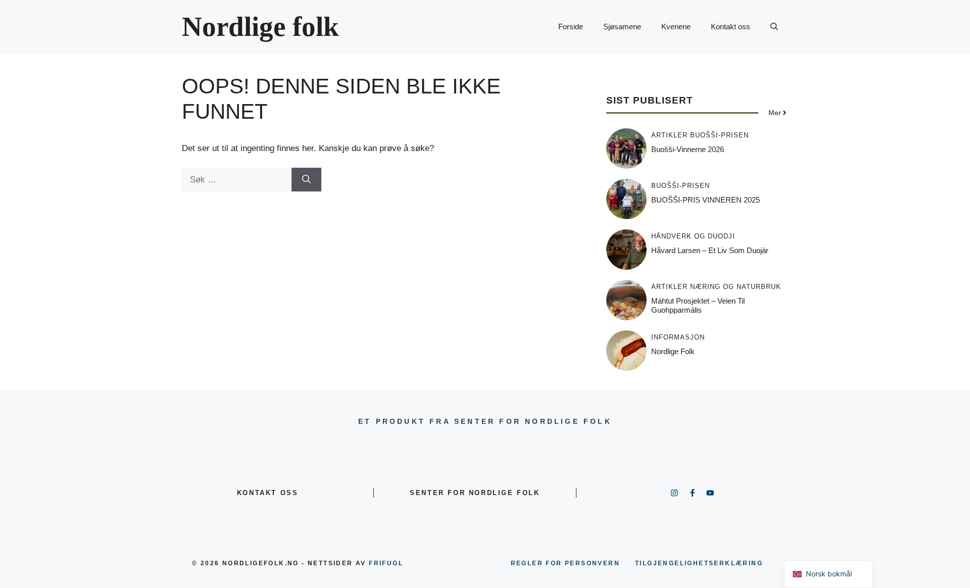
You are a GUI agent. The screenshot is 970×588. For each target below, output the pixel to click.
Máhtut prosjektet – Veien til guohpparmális (698, 305)
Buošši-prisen (719, 135)
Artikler (669, 135)
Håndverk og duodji (693, 236)
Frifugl (386, 563)
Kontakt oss (730, 26)
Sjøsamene (622, 26)
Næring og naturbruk (735, 286)
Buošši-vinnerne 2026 (687, 149)
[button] (774, 27)
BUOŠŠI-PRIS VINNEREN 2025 (705, 199)
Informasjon (678, 337)
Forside (570, 26)
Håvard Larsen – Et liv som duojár (709, 250)
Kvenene (676, 26)
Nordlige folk (260, 26)
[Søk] (306, 180)
